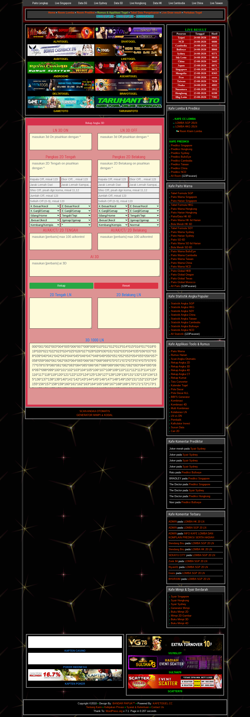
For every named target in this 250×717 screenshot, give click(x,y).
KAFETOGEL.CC (162, 703)
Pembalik (176, 419)
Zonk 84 (173, 561)
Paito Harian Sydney (182, 235)
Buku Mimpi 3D (179, 619)
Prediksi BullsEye (181, 156)
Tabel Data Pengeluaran (144, 12)
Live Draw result (171, 12)
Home (51, 12)
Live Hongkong (138, 3)
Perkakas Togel (193, 12)
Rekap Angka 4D (180, 370)
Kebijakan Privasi (114, 707)
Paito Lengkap (40, 3)
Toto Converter (179, 381)
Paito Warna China (181, 262)
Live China (197, 3)
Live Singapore (63, 3)
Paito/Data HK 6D (181, 216)
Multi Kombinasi (180, 408)
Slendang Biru (176, 543)
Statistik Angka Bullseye (185, 326)
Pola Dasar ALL (179, 393)
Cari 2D (175, 431)
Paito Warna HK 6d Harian (186, 220)
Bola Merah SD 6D (181, 247)
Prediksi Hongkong (181, 149)
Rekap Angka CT (180, 374)
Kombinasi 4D (179, 404)
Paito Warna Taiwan (182, 259)
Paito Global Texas (181, 278)
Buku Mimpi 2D (179, 611)
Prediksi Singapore (181, 145)
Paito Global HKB (181, 270)
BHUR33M (174, 579)
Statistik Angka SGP (182, 303)
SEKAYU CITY (177, 555)
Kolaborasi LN (179, 412)
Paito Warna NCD (181, 266)
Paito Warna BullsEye (183, 251)
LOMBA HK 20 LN (194, 521)
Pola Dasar (177, 389)
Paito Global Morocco (183, 282)
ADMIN (173, 521)
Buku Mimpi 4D (179, 623)
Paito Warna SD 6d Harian (186, 243)
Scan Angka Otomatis (183, 358)
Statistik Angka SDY (182, 311)
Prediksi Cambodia (181, 160)
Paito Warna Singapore (184, 196)
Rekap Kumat (178, 377)
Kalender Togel (179, 385)
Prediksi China (179, 168)
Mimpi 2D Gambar (181, 615)
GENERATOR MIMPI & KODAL (95, 415)
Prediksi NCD (178, 172)
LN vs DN (176, 415)
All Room (176, 175)
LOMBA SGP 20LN (186, 122)
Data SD (118, 3)
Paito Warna (178, 351)
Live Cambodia (177, 3)
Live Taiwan (216, 3)
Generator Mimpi (180, 608)
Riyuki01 (173, 567)
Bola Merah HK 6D (181, 224)
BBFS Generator (180, 396)
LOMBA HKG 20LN (186, 126)
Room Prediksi (86, 12)
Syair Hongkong (180, 600)
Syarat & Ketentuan (138, 707)
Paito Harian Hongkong (184, 212)
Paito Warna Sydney (182, 232)
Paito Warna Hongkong (184, 208)
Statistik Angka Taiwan (184, 318)
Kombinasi (177, 400)
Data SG (82, 3)
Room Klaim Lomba (191, 131)
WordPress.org (114, 711)
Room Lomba (66, 12)
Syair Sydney (198, 448)
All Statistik (177, 333)
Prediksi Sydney (180, 153)
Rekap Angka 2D (180, 362)
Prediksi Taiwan (180, 164)
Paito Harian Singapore (184, 200)
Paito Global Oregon (182, 274)
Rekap (61, 285)
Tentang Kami (94, 707)
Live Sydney (100, 3)
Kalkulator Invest (180, 423)
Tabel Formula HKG (182, 204)
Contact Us (157, 707)
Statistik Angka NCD (182, 330)
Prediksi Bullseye (191, 472)
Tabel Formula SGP (182, 193)
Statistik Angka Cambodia (185, 322)
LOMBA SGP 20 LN (195, 527)
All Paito (175, 286)
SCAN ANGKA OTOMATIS (94, 411)
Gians (172, 573)
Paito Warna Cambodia (184, 255)
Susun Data (177, 427)
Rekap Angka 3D (94, 122)
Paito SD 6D (178, 239)
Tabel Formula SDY (182, 228)
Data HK (157, 3)
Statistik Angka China (183, 314)
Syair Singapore (180, 596)
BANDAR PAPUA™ (123, 703)
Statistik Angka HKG (182, 307)
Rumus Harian (179, 355)
